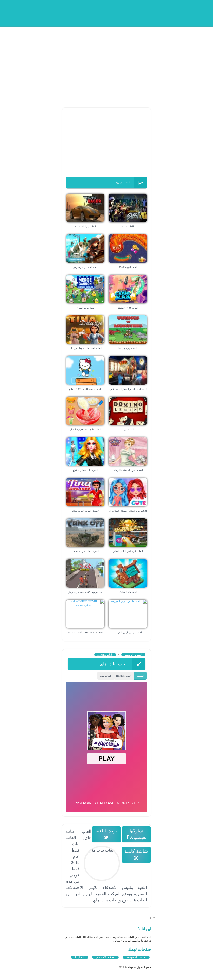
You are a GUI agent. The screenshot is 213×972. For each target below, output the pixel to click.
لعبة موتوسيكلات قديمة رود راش (85, 591)
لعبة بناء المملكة (128, 591)
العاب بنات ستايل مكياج (85, 470)
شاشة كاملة (136, 851)
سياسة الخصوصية (136, 957)
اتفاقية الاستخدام (105, 957)
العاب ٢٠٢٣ (128, 226)
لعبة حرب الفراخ (85, 307)
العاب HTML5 (105, 654)
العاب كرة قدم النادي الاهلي (128, 551)
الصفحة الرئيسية (133, 654)
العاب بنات (105, 675)
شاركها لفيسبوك (138, 834)
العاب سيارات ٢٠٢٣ (85, 226)
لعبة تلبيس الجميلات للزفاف (128, 470)
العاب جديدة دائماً (127, 348)
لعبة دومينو (128, 429)
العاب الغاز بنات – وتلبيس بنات (85, 348)
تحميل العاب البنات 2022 (85, 510)
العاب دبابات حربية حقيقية (85, 551)
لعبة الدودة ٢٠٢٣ (128, 267)
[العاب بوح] (108, 12)
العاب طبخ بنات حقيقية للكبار (85, 429)
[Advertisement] (106, 62)
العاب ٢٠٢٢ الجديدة (128, 307)
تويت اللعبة (106, 830)
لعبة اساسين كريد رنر (85, 267)
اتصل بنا (79, 957)
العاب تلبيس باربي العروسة (128, 632)
